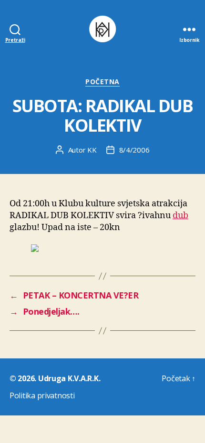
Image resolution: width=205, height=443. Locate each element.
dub (180, 215)
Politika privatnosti (42, 395)
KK (92, 149)
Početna (102, 81)
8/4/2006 (134, 149)
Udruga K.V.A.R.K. (69, 378)
